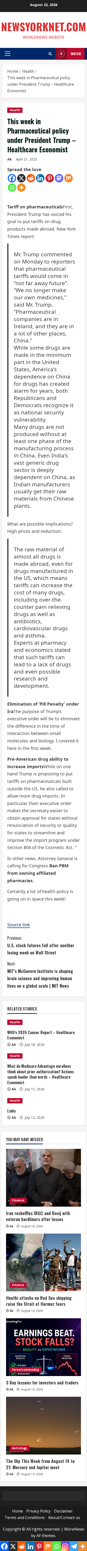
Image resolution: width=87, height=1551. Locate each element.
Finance (18, 1200)
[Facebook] (12, 178)
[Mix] (68, 178)
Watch (76, 53)
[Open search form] (50, 53)
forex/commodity (25, 1370)
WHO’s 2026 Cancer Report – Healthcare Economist (41, 1035)
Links (11, 1111)
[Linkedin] (40, 178)
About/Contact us (64, 1517)
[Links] (43, 1101)
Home (17, 1511)
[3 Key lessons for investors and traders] (43, 1347)
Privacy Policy (38, 1511)
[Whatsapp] (12, 187)
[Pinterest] (49, 178)
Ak (9, 159)
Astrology (19, 1448)
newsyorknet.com (43, 26)
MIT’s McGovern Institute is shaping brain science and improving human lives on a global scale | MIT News (40, 974)
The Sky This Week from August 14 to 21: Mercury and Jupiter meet (40, 1464)
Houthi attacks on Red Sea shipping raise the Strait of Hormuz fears (39, 1301)
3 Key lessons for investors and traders (42, 1382)
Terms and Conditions (25, 1517)
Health (15, 110)
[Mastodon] (59, 178)
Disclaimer (63, 1511)
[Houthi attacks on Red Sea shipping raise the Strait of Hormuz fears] (43, 1262)
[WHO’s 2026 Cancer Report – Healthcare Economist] (43, 1022)
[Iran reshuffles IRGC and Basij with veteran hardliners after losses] (43, 1178)
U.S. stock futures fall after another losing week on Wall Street (40, 945)
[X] (21, 178)
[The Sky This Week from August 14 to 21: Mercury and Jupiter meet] (43, 1425)
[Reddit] (31, 178)
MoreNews (74, 1529)
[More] (21, 187)
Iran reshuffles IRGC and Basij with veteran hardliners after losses (38, 1216)
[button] (7, 54)
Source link (18, 924)
